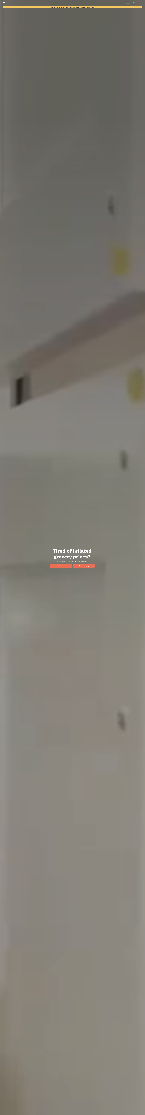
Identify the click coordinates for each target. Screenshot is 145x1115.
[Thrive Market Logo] (6, 3)
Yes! (61, 566)
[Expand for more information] (87, 7)
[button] (72, 7)
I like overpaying (83, 566)
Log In (128, 3)
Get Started (137, 3)
